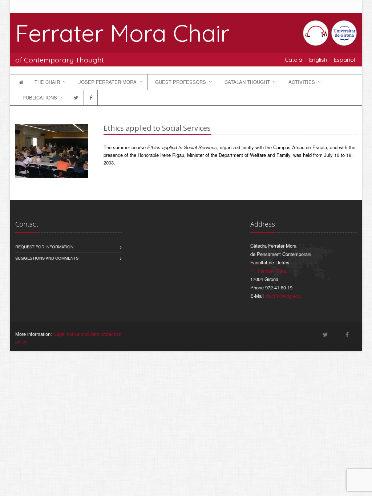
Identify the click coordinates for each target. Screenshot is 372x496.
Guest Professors (180, 81)
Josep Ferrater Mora (107, 81)
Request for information (44, 246)
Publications (40, 97)
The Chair (47, 81)
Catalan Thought (247, 81)
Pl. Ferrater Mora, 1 (270, 270)
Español (344, 59)
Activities (301, 81)
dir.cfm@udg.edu (283, 295)
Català (293, 59)
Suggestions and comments (46, 258)
